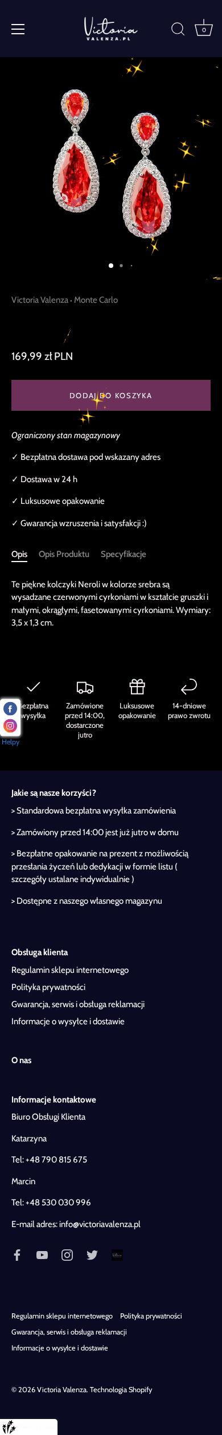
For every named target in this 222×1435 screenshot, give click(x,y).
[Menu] (18, 29)
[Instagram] (67, 1254)
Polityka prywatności (48, 987)
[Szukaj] (178, 30)
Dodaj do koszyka (110, 395)
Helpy (10, 741)
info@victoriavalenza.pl (100, 1224)
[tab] (25, 554)
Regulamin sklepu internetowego (70, 970)
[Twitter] (92, 1254)
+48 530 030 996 (58, 1202)
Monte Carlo (96, 300)
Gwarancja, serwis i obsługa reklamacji (78, 1004)
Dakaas (47, 1427)
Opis (19, 554)
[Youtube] (42, 1254)
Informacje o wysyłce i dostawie (68, 1021)
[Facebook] (17, 1254)
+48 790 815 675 (56, 1160)
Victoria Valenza (39, 300)
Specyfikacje (123, 554)
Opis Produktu (64, 554)
